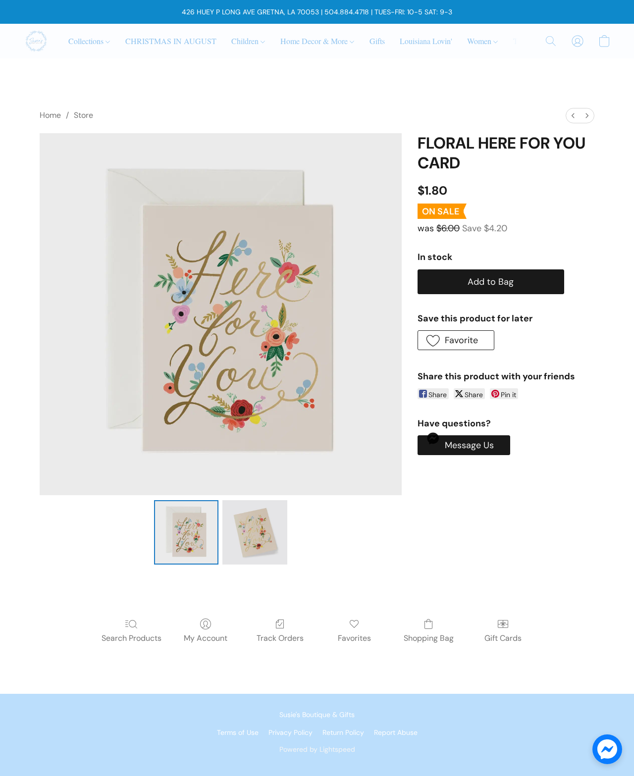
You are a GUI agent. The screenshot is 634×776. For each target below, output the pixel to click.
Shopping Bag (429, 638)
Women (480, 41)
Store (83, 115)
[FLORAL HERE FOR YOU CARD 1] (254, 532)
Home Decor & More (315, 41)
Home (50, 115)
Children (246, 41)
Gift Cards (503, 638)
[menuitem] (573, 115)
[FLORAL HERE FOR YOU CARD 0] (186, 532)
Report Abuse (396, 732)
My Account (205, 638)
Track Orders (280, 638)
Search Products (131, 638)
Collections (87, 41)
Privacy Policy (290, 732)
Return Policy (343, 732)
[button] (36, 41)
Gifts (377, 41)
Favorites (354, 638)
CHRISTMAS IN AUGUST (170, 41)
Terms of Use (238, 732)
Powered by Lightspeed (317, 749)
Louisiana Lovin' (426, 41)
